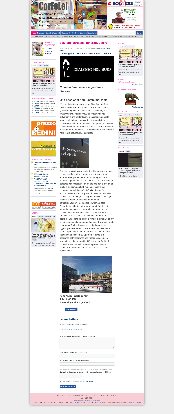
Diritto (120, 115)
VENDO (36, 101)
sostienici (83, 33)
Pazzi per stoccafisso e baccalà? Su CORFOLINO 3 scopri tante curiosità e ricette (43, 237)
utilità (110, 36)
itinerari (108, 48)
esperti (104, 36)
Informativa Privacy (134, 402)
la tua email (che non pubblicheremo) (74, 361)
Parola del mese (50, 216)
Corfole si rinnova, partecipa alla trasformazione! (43, 84)
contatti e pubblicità (53, 33)
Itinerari (127, 47)
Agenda (120, 47)
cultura (47, 36)
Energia (131, 115)
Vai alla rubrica (137, 85)
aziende (133, 36)
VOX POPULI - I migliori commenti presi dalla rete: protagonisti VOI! (129, 171)
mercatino (126, 36)
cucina (82, 36)
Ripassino (41, 216)
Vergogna (121, 151)
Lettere (128, 151)
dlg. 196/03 (89, 381)
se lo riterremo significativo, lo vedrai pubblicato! (78, 336)
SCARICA (48, 51)
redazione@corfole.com (82, 400)
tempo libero (90, 36)
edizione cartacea (99, 48)
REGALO (37, 108)
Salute (126, 115)
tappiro (41, 36)
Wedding (138, 115)
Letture (34, 65)
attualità (35, 36)
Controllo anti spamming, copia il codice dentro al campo (81, 372)
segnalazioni (92, 33)
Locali (132, 47)
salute (76, 36)
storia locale (55, 36)
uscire (98, 36)
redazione (41, 33)
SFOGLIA (48, 49)
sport (71, 36)
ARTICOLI (48, 54)
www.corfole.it (95, 400)
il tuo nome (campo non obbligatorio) (73, 352)
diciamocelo (117, 36)
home (34, 33)
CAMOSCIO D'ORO (41, 174)
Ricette (34, 216)
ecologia (65, 36)
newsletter (75, 33)
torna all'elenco (71, 309)
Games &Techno (43, 65)
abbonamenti (65, 33)
